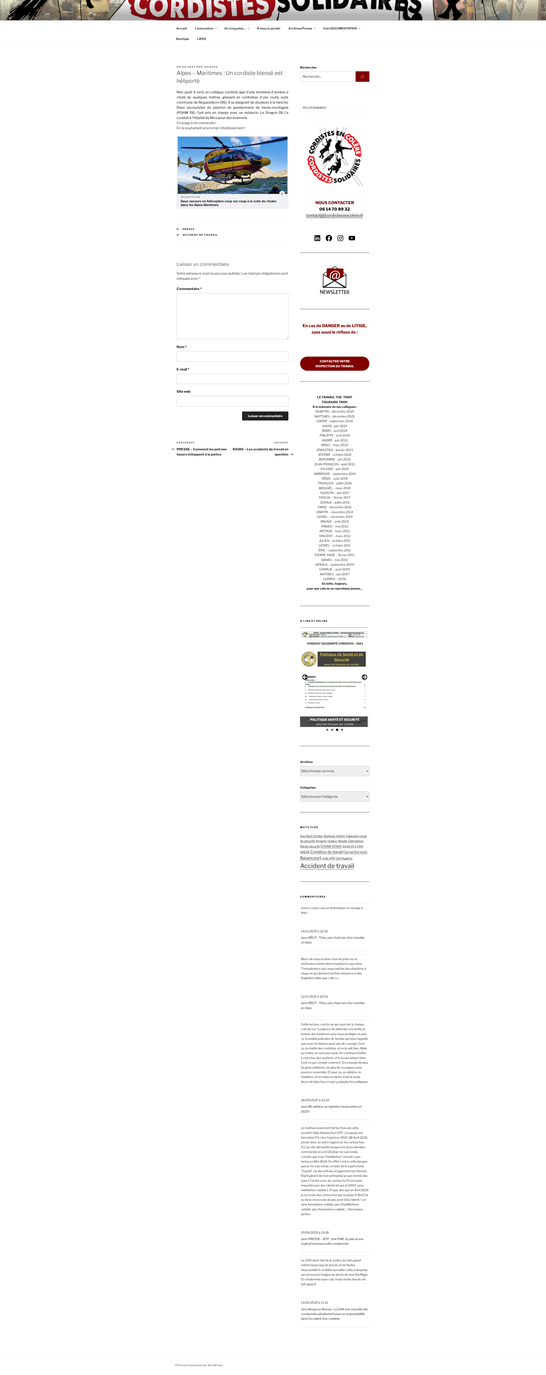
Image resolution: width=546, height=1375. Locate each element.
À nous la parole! (268, 28)
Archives (306, 762)
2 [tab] (332, 730)
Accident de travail (200, 234)
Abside (342, 841)
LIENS (201, 39)
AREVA (305, 852)
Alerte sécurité (310, 846)
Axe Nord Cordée (311, 836)
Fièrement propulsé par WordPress (199, 1365)
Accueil (181, 28)
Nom (182, 347)
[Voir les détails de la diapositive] (334, 677)
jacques (211, 66)
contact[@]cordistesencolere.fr (334, 215)
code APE (328, 858)
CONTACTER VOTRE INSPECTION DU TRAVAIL (334, 363)
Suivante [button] (364, 677)
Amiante (321, 841)
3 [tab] (337, 730)
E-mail (183, 369)
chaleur (332, 841)
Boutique (182, 39)
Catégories (308, 787)
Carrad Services (355, 852)
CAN (360, 846)
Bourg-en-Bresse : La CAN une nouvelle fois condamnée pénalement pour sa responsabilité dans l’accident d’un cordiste (334, 1314)
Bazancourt (310, 857)
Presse (189, 229)
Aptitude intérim (334, 836)
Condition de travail (326, 852)
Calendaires (356, 841)
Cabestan (352, 836)
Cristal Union (331, 846)
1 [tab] (327, 730)
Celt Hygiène (344, 858)
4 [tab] (342, 730)
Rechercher (308, 67)
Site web (183, 392)
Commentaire (189, 289)
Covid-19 (348, 846)
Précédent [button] (305, 677)
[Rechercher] (362, 76)
